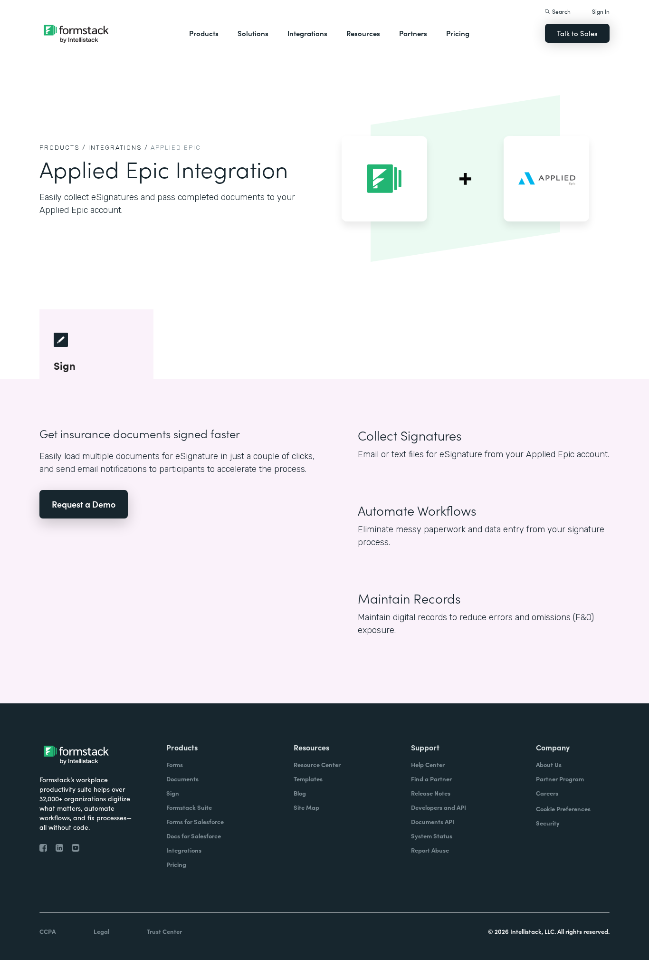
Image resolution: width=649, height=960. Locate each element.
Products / (62, 147)
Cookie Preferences (563, 808)
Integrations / (118, 147)
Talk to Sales (577, 33)
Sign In (601, 11)
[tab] (96, 344)
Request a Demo (83, 504)
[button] (203, 33)
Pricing (457, 33)
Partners (413, 33)
